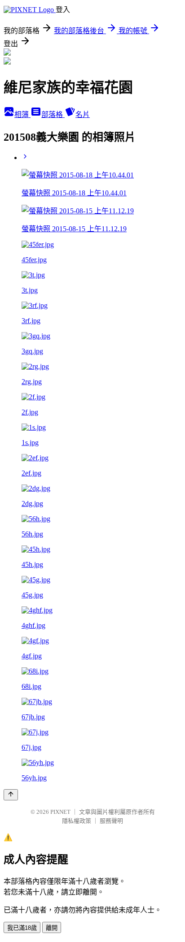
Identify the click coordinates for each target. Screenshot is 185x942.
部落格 (53, 114)
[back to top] (11, 794)
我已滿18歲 (22, 928)
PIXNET (60, 811)
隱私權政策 (76, 820)
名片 (82, 114)
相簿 (22, 114)
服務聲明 (111, 820)
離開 (51, 928)
